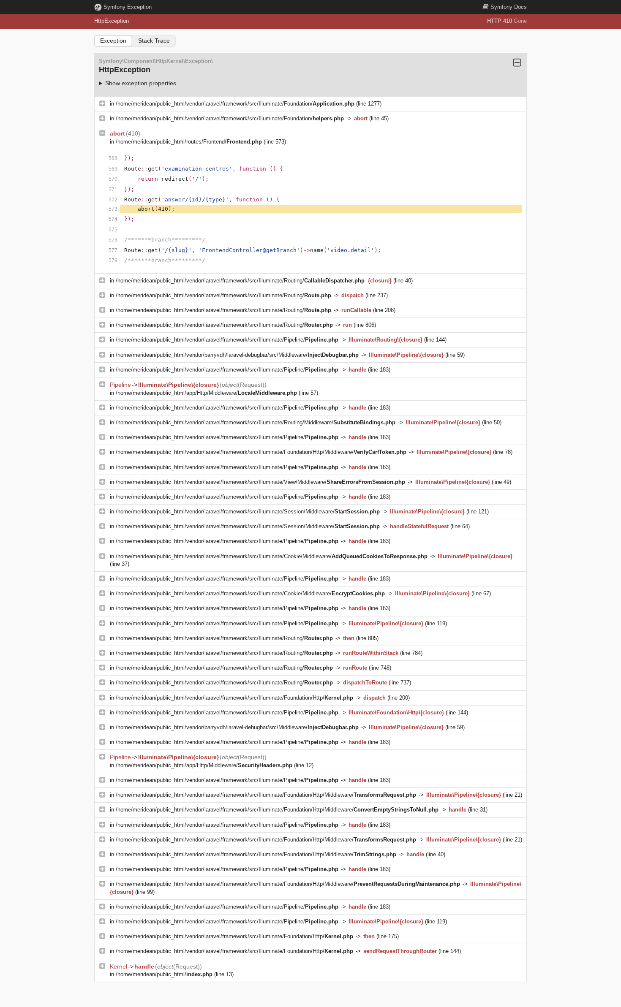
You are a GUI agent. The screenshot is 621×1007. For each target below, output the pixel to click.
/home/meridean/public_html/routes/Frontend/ (189, 141)
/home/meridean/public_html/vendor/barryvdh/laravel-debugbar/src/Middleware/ (237, 355)
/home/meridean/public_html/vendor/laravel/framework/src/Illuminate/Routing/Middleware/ (255, 422)
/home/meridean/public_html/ (164, 974)
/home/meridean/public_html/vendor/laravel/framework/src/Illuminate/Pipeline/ (227, 340)
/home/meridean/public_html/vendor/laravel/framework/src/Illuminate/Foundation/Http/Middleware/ (261, 452)
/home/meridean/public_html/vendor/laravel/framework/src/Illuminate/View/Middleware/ (260, 482)
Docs (508, 7)
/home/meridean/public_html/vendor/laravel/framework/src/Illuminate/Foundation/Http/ (234, 698)
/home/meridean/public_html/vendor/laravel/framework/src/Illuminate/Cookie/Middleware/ (272, 556)
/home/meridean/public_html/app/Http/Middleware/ (206, 393)
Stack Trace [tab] (154, 40)
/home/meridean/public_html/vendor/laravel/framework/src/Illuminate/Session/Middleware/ (248, 511)
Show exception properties (140, 83)
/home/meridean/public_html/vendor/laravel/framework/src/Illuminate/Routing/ (240, 280)
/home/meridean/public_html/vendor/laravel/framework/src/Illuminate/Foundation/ (235, 103)
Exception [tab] (113, 40)
